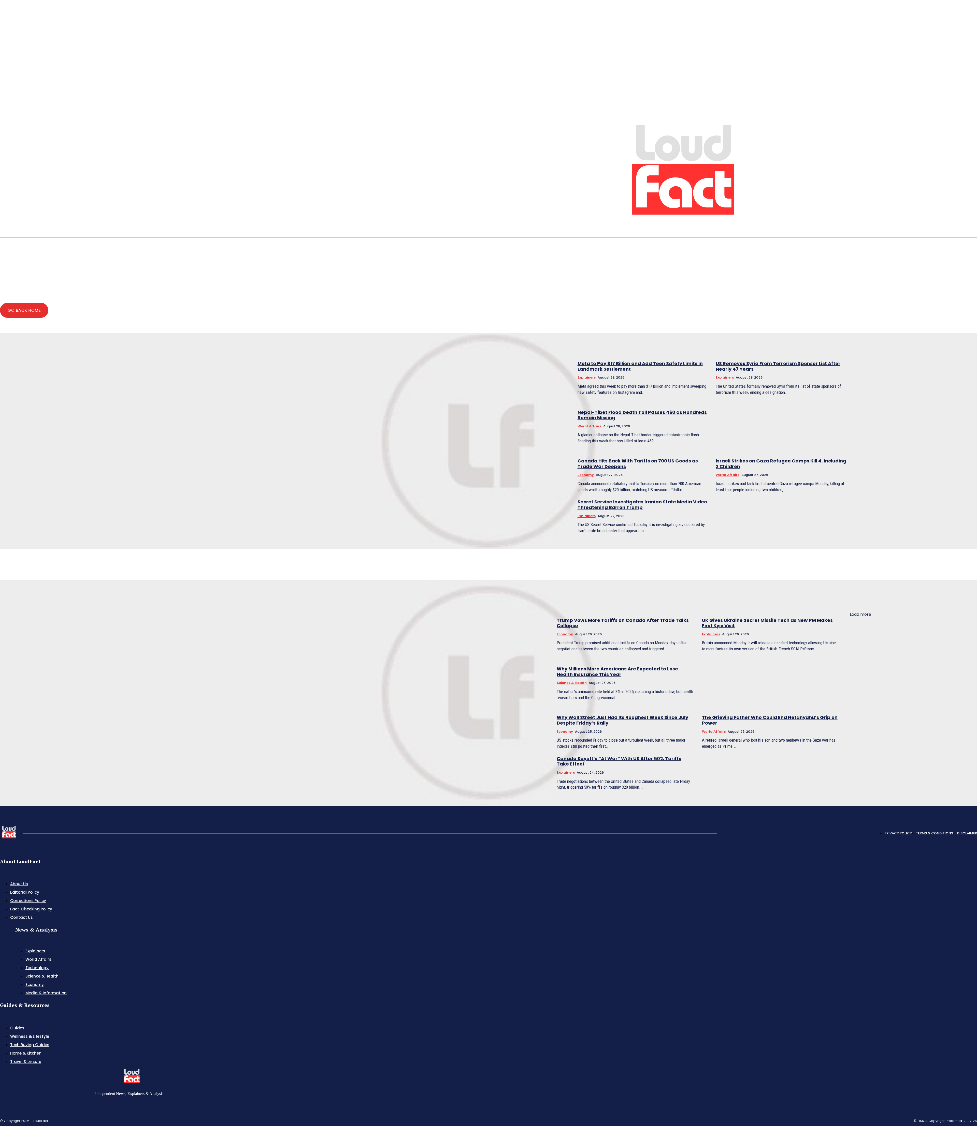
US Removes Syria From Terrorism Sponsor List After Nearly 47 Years (778, 366)
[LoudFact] (683, 168)
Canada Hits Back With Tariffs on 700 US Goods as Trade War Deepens (638, 464)
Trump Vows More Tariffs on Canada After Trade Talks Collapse (623, 623)
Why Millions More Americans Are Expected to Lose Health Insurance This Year (617, 672)
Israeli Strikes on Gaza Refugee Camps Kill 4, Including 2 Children (781, 464)
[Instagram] (957, 198)
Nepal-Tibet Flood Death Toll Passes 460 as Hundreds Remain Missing (642, 415)
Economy (586, 474)
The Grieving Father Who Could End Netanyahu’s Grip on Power (770, 720)
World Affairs (589, 426)
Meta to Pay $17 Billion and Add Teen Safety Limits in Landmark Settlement (640, 366)
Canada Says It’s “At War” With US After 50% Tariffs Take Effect (619, 761)
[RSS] (963, 198)
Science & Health (572, 682)
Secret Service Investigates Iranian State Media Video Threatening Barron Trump (642, 505)
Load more (860, 614)
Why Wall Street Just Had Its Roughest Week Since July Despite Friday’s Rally (622, 720)
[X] (969, 198)
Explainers (587, 377)
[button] (938, 198)
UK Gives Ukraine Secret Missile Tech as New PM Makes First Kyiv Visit (767, 623)
